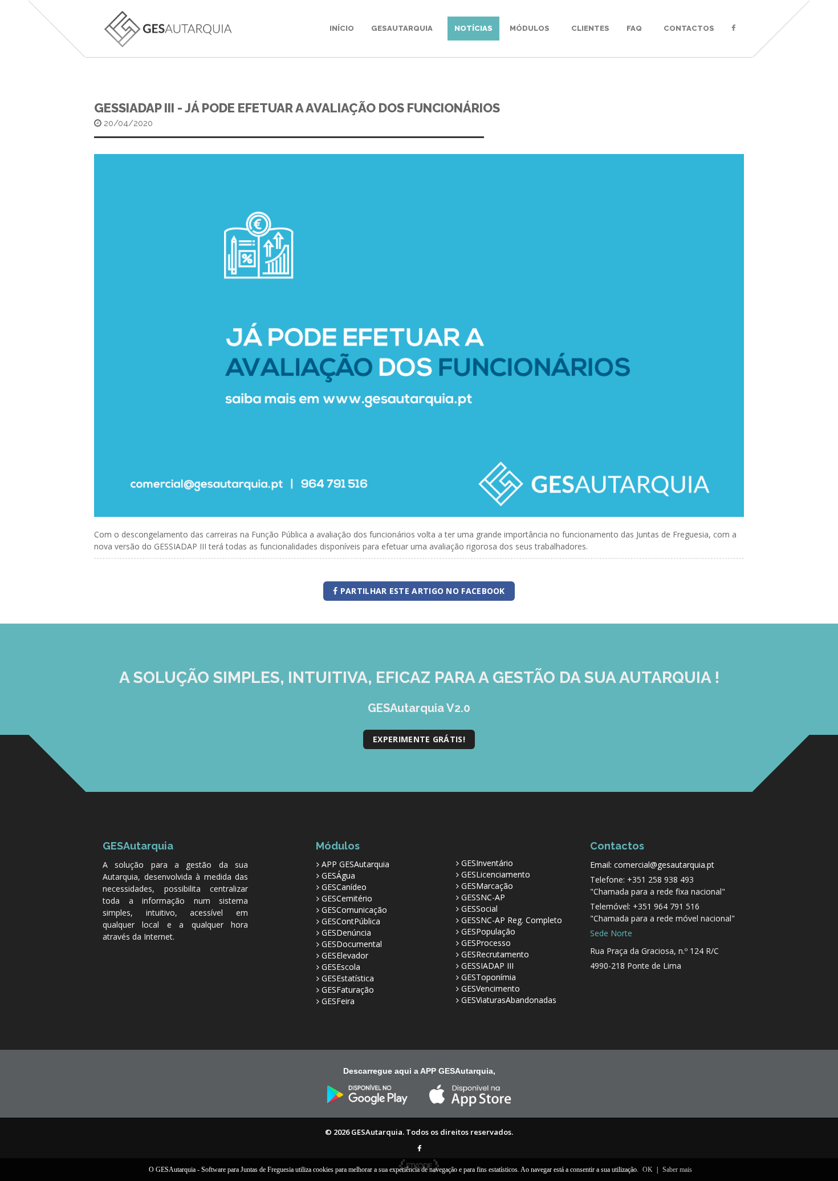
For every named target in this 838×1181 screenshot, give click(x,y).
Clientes (590, 28)
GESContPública (351, 921)
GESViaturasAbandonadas (508, 999)
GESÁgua (338, 875)
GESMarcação (487, 885)
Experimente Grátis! (419, 739)
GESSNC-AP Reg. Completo (511, 920)
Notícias (473, 28)
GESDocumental (352, 944)
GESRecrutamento (495, 954)
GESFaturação (348, 989)
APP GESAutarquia (355, 864)
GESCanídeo (344, 886)
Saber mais (677, 1170)
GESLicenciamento (495, 874)
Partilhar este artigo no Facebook (421, 590)
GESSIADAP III (487, 965)
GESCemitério (347, 898)
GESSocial (479, 908)
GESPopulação (488, 931)
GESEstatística (348, 978)
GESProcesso (486, 942)
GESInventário (487, 863)
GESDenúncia (346, 932)
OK (647, 1170)
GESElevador (345, 955)
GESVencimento (490, 988)
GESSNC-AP (483, 897)
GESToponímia (488, 977)
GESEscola (341, 966)
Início (341, 28)
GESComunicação (354, 909)
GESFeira (338, 1001)
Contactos (689, 28)
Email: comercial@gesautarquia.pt (652, 864)
